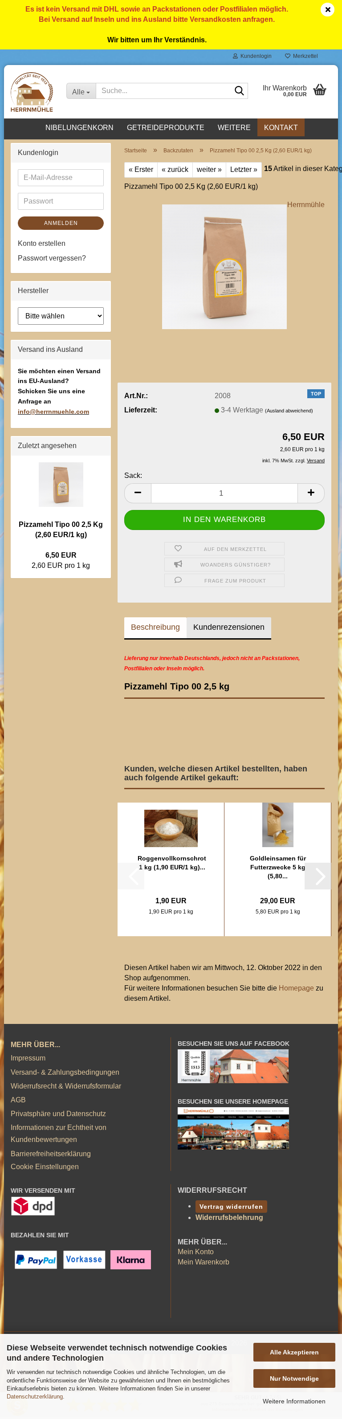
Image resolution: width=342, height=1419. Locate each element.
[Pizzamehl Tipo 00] (224, 266)
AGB (18, 1100)
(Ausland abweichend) (289, 410)
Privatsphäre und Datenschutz (58, 1113)
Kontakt (281, 127)
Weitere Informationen (294, 1401)
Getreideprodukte (165, 127)
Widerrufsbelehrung (229, 1217)
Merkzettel (304, 56)
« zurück (175, 169)
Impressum (28, 1058)
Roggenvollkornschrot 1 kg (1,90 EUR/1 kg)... (172, 863)
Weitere (234, 127)
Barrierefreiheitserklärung (51, 1154)
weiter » (209, 169)
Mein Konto (196, 1252)
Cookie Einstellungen (45, 1166)
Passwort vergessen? (52, 258)
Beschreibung (155, 627)
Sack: (133, 475)
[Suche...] (239, 91)
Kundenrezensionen (229, 627)
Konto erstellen (41, 243)
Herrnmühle (306, 204)
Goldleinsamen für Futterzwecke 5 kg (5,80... (278, 867)
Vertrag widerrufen (231, 1206)
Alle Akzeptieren (294, 1352)
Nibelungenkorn (79, 127)
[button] (137, 493)
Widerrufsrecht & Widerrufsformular (66, 1086)
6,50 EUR (61, 555)
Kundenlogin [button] (255, 56)
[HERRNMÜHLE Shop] (32, 91)
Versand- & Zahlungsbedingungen (65, 1072)
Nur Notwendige (294, 1378)
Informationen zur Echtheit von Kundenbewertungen (58, 1133)
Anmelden (61, 223)
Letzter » (243, 169)
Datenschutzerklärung (35, 1396)
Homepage (296, 988)
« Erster (141, 169)
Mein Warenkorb (203, 1262)
